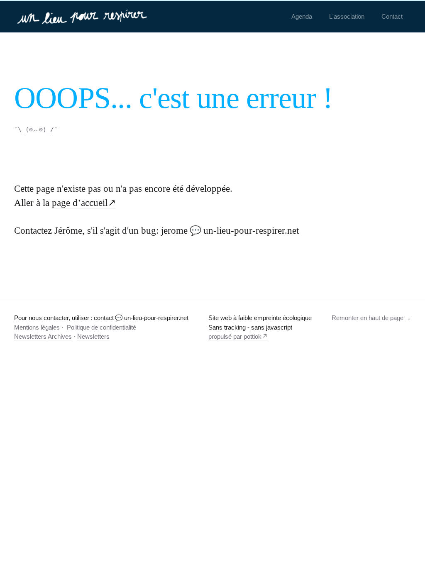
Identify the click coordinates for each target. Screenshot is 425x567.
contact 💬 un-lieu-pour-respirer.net (141, 317)
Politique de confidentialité (101, 327)
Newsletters (30, 336)
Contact (392, 16)
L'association (346, 16)
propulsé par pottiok (234, 336)
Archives (60, 336)
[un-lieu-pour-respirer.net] (83, 16)
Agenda (301, 16)
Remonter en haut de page (367, 317)
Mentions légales (37, 327)
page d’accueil (79, 203)
